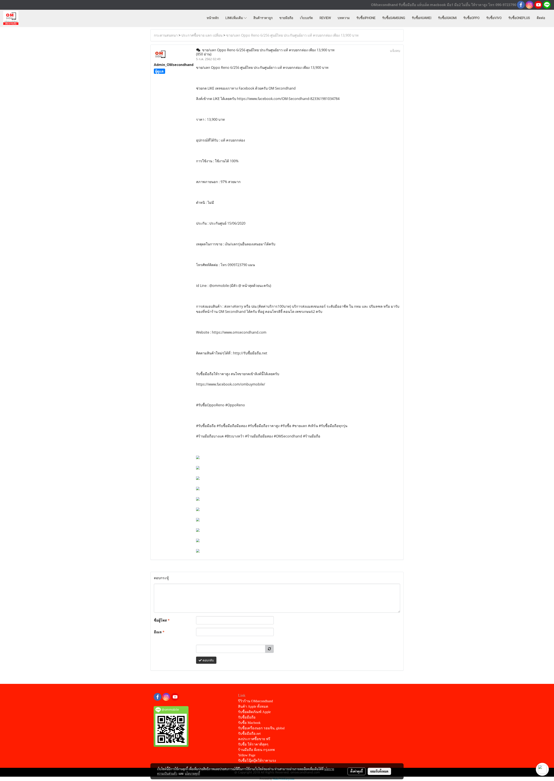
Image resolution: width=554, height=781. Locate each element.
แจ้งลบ (395, 50)
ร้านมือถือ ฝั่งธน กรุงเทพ (256, 750)
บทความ (344, 18)
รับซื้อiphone (365, 18)
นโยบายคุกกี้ (192, 773)
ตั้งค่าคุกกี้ (356, 771)
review (325, 18)
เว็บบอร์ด (306, 18)
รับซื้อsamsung (393, 18)
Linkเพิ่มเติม (234, 18)
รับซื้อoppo (471, 18)
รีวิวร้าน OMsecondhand (255, 701)
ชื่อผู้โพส (162, 620)
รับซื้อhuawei (421, 18)
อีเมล (159, 632)
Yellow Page (246, 755)
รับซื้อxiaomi (447, 18)
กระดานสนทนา (166, 35)
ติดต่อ (541, 18)
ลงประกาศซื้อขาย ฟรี (254, 739)
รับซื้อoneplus (519, 18)
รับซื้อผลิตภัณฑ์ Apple (254, 712)
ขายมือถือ (286, 18)
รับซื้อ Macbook (249, 723)
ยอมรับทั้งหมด (379, 771)
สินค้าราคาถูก (263, 18)
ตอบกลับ (208, 660)
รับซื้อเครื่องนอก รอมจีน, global (261, 728)
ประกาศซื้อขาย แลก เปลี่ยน (201, 35)
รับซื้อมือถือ (247, 717)
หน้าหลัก (213, 18)
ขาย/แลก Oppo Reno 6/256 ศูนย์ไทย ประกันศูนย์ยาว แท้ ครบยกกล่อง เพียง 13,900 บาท (292, 35)
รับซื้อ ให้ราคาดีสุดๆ (253, 744)
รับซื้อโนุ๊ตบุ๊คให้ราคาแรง (257, 760)
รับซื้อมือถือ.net (249, 733)
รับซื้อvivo (494, 18)
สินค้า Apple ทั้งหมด (253, 706)
